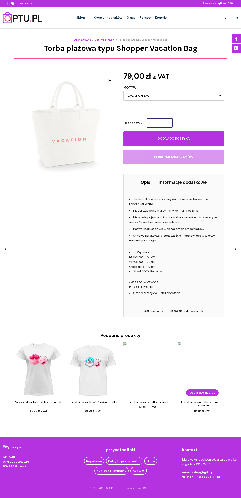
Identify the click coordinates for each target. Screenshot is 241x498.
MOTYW (130, 87)
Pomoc (145, 17)
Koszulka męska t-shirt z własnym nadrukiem (202, 403)
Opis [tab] (145, 182)
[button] (109, 80)
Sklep (80, 17)
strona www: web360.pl (136, 488)
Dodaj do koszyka (174, 138)
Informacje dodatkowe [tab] (183, 182)
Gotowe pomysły (104, 39)
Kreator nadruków (108, 17)
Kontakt (161, 17)
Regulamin (94, 461)
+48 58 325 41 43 (207, 477)
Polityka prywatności (124, 461)
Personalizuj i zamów (173, 157)
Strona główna (82, 39)
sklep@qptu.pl (203, 472)
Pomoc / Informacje (111, 471)
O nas (131, 17)
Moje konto (28, 3)
